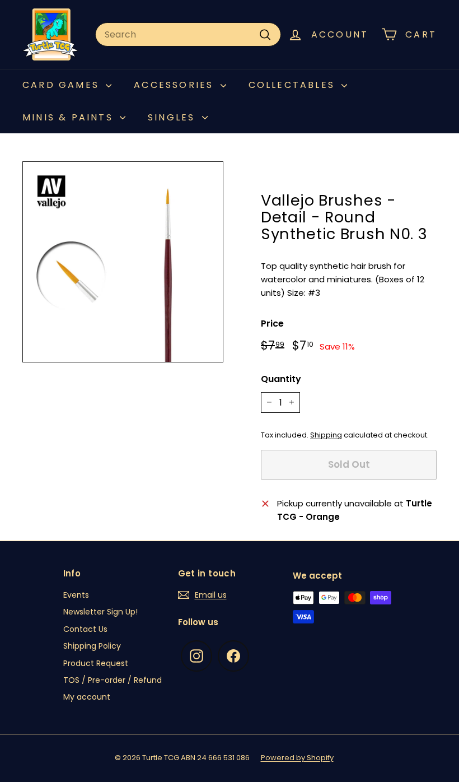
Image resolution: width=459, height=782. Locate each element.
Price (272, 323)
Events (76, 595)
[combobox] (188, 34)
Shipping (326, 435)
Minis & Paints (69, 117)
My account (86, 696)
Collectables (294, 84)
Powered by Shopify (297, 757)
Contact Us (85, 629)
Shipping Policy (92, 645)
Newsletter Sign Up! (100, 611)
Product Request (95, 663)
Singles (173, 117)
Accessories (175, 84)
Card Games (62, 84)
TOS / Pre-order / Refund (112, 680)
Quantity (281, 379)
